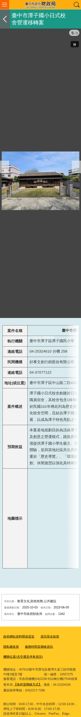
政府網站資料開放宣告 (18, 671)
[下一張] (76, 184)
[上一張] (4, 184)
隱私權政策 (11, 681)
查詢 (76, 4)
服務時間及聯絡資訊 (39, 681)
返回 (5, 19)
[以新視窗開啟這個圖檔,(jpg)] (40, 181)
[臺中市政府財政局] (40, 4)
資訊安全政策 (49, 671)
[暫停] (75, 44)
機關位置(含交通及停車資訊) (23, 692)
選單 (4, 4)
